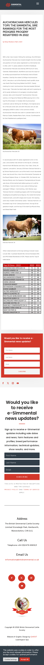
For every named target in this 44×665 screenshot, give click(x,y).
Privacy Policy (12, 489)
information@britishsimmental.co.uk (22, 559)
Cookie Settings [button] (11, 659)
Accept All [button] (24, 659)
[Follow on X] (8, 383)
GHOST (34, 637)
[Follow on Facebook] (3, 383)
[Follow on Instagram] (13, 383)
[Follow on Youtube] (18, 383)
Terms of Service (31, 489)
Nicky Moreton (9, 42)
